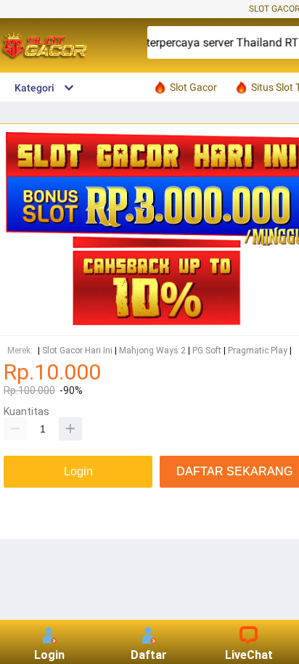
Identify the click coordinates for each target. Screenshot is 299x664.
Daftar (149, 655)
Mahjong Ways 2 (152, 351)
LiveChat (249, 655)
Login (49, 655)
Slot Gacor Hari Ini (77, 351)
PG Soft (206, 351)
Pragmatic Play (257, 351)
